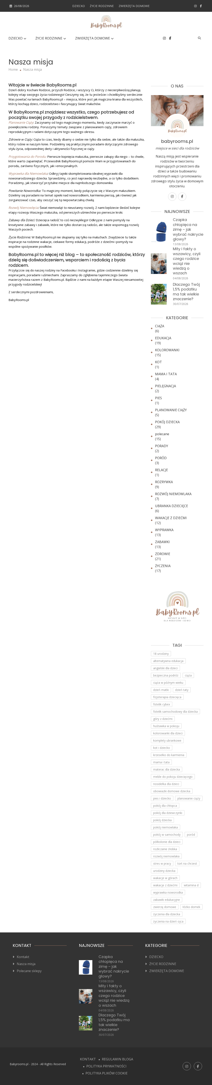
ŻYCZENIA (163, 566)
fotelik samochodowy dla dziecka (175, 711)
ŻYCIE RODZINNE (102, 6)
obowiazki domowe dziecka (171, 791)
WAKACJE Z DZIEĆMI (171, 518)
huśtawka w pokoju (166, 726)
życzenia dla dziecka (166, 914)
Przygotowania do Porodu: (27, 156)
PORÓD (161, 458)
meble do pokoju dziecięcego (173, 777)
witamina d (191, 885)
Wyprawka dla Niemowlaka (27, 173)
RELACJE (161, 470)
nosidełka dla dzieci (166, 784)
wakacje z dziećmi (165, 885)
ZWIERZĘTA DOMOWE (134, 6)
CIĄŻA (159, 326)
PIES (158, 398)
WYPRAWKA (164, 530)
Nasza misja (26, 964)
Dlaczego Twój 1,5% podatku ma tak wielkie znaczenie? (186, 291)
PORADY (161, 446)
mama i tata (161, 762)
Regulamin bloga (117, 1059)
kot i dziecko (161, 748)
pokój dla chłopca (165, 806)
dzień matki (161, 690)
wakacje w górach (165, 878)
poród (191, 834)
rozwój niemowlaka (166, 856)
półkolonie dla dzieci (166, 842)
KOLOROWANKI (167, 350)
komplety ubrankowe (167, 740)
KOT (158, 362)
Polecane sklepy (29, 971)
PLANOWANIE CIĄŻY (171, 410)
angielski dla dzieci (165, 668)
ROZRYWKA (164, 482)
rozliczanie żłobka (165, 849)
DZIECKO (78, 6)
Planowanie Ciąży (20, 122)
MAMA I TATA (166, 374)
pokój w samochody (167, 834)
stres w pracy (162, 863)
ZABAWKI (162, 542)
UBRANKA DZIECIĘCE (171, 506)
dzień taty (181, 690)
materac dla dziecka (166, 769)
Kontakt (23, 957)
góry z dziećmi (162, 719)
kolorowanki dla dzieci (168, 733)
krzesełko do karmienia (168, 755)
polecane (162, 434)
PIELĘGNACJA (165, 386)
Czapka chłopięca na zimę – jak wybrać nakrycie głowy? (188, 229)
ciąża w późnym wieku (168, 683)
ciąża (188, 675)
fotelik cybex (161, 704)
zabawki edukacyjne (166, 900)
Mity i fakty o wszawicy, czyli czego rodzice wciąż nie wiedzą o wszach (186, 261)
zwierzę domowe (164, 907)
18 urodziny (161, 654)
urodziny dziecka (164, 871)
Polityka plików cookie (107, 1073)
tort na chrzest (187, 863)
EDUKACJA (163, 338)
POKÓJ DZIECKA (167, 422)
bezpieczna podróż (165, 675)
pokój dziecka (162, 820)
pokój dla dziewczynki (167, 813)
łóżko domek (191, 907)
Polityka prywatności (106, 1066)
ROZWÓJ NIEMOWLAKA (173, 494)
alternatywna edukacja (168, 661)
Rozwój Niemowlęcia (23, 208)
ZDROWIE (162, 554)
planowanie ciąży (188, 798)
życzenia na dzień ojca (168, 921)
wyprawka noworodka (168, 892)
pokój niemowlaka (165, 827)
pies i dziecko (162, 798)
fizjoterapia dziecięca (167, 697)
